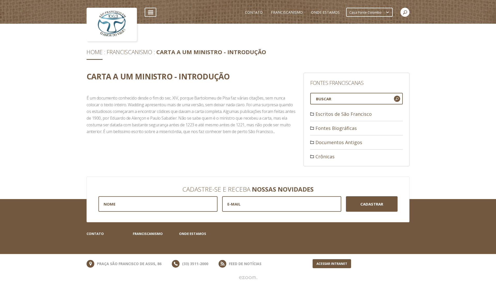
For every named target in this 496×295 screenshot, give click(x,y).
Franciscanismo (129, 52)
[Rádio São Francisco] (112, 24)
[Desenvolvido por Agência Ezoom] (248, 278)
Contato (95, 233)
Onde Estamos (192, 233)
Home (95, 52)
